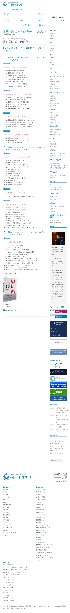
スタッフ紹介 (53, 72)
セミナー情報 (53, 443)
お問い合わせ (7, 520)
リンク (5, 522)
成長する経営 (53, 146)
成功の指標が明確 (8, 564)
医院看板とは (53, 117)
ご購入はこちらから (11, 310)
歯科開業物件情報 (55, 448)
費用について (53, 177)
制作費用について (55, 220)
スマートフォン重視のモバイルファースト (15, 567)
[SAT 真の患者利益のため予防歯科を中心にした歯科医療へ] (58, 368)
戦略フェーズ (53, 197)
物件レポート (53, 450)
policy (51, 45)
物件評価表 (53, 105)
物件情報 (42, 25)
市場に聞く (53, 144)
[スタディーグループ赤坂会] (58, 387)
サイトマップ (7, 525)
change (52, 60)
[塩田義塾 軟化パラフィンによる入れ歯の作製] (58, 394)
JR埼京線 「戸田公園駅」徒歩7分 (61, 426)
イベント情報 (56, 335)
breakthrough (53, 64)
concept (52, 50)
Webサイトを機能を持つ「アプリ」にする (15, 569)
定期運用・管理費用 (55, 222)
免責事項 (5, 517)
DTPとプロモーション (56, 122)
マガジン (55, 332)
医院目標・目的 (54, 81)
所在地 (52, 36)
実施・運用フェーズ (55, 199)
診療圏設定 (53, 98)
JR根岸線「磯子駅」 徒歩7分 (62, 421)
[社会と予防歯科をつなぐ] (58, 347)
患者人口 (52, 84)
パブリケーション (8, 527)
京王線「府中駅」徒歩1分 (62, 416)
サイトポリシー (7, 512)
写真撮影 (52, 209)
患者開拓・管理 (54, 115)
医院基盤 (52, 141)
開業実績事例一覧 (55, 134)
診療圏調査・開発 (55, 163)
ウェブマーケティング (56, 189)
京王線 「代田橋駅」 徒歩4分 (62, 430)
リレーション (53, 185)
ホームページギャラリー (57, 206)
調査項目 (52, 101)
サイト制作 (27, 25)
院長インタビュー (55, 453)
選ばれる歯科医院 (55, 88)
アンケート (53, 439)
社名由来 (52, 38)
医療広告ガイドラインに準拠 (11, 572)
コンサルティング (36, 20)
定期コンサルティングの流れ (58, 175)
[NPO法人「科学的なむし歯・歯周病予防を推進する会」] (58, 381)
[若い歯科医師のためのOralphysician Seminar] (58, 374)
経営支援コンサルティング (57, 156)
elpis (51, 62)
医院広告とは (53, 120)
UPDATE (5, 535)
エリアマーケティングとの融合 (12, 575)
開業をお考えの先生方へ (57, 129)
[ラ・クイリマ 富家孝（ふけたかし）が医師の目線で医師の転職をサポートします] (58, 400)
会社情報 (19, 20)
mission (52, 48)
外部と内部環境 (54, 86)
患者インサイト (54, 79)
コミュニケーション (55, 113)
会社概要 (52, 33)
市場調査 (52, 96)
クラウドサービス (57, 20)
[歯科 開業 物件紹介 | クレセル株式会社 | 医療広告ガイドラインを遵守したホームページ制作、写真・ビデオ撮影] (35, 5)
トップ (8, 20)
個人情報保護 (7, 515)
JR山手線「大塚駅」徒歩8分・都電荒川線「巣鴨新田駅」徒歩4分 (62, 410)
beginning (52, 57)
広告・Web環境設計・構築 (57, 165)
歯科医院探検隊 (54, 103)
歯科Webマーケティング (57, 446)
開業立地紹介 (53, 132)
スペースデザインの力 (9, 532)
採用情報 (5, 509)
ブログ (55, 328)
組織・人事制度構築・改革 (57, 168)
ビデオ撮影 (53, 211)
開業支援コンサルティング (57, 153)
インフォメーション (55, 441)
